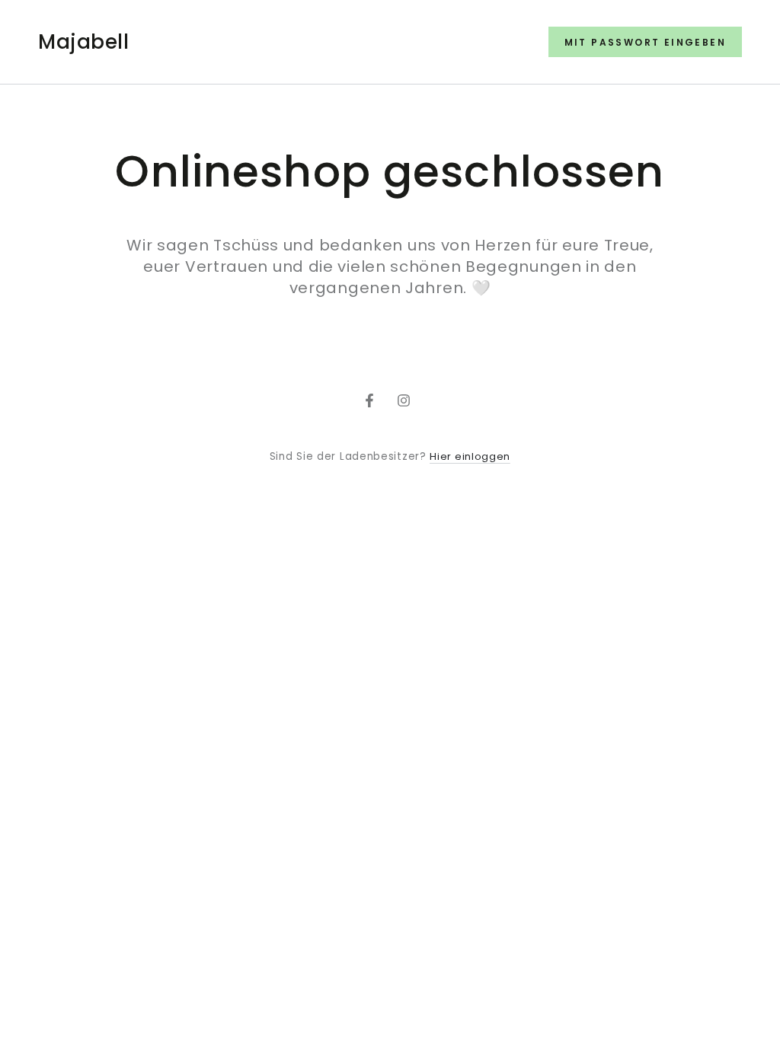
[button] (645, 42)
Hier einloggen (470, 456)
